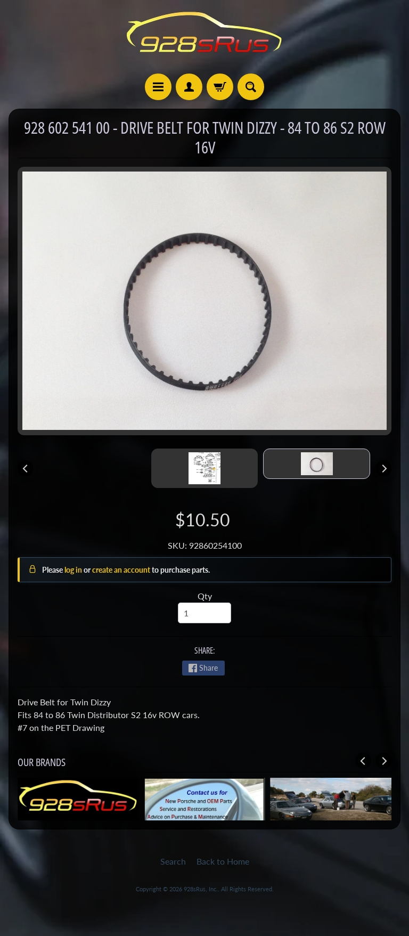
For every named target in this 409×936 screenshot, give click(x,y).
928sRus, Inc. (201, 888)
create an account (122, 569)
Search (173, 861)
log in (74, 569)
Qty (205, 596)
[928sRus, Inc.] (204, 37)
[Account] (189, 87)
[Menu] (158, 87)
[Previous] (26, 468)
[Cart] (220, 87)
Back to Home (223, 861)
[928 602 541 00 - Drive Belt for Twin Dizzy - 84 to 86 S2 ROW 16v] (316, 464)
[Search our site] (251, 87)
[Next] (383, 468)
